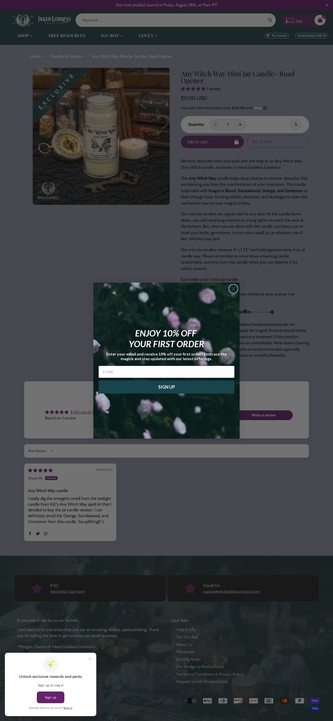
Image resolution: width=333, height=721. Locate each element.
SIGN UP (166, 387)
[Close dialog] (233, 289)
